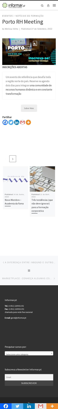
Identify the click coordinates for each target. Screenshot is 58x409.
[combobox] (29, 353)
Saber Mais (29, 108)
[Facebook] (5, 122)
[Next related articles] (12, 158)
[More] (28, 122)
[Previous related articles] (5, 158)
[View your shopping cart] (48, 5)
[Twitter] (11, 122)
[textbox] (29, 354)
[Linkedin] (16, 122)
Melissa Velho (11, 29)
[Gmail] (22, 122)
